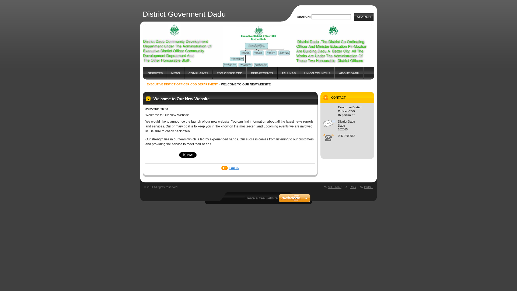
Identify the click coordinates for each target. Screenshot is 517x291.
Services (155, 73)
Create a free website (261, 198)
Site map (334, 187)
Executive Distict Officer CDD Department (182, 84)
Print (368, 187)
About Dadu (349, 73)
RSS (353, 187)
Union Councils (317, 73)
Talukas (289, 73)
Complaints (198, 73)
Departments (262, 73)
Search (364, 17)
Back (234, 168)
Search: (304, 16)
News (175, 73)
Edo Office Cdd (229, 73)
